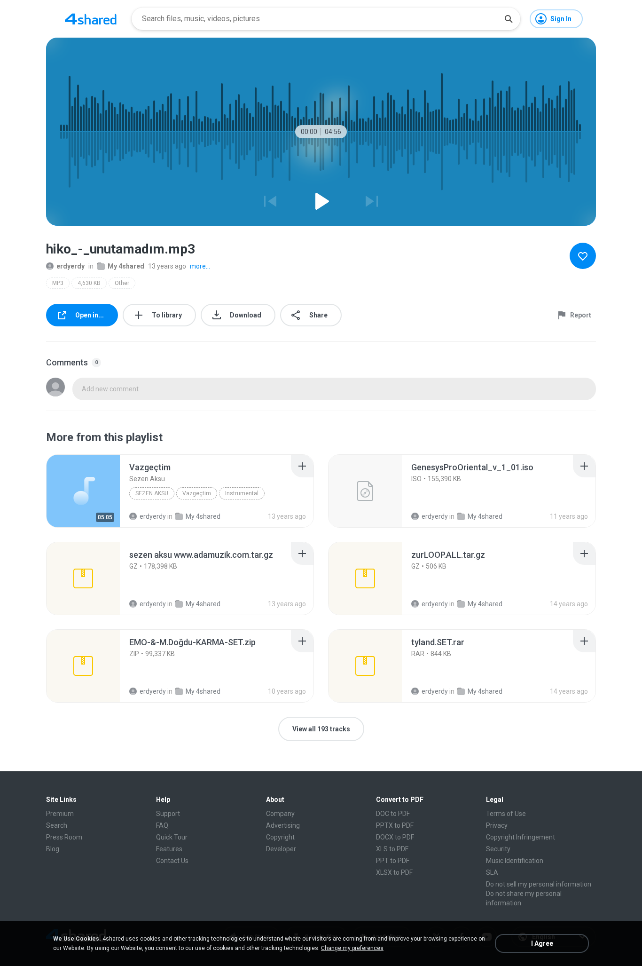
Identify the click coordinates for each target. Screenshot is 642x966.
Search (56, 825)
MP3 (57, 283)
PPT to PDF (392, 860)
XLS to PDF (392, 849)
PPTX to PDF (395, 825)
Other (122, 283)
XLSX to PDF (394, 872)
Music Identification (514, 860)
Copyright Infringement (520, 837)
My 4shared (126, 266)
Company (280, 813)
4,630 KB (89, 283)
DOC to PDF (393, 813)
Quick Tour (172, 837)
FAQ (162, 825)
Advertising (283, 825)
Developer (281, 849)
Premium (60, 813)
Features (169, 849)
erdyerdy (70, 266)
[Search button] (508, 19)
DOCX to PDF (395, 837)
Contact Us (172, 860)
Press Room (64, 837)
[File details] (83, 491)
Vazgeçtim (196, 493)
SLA (492, 872)
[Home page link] (91, 19)
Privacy (497, 825)
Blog (52, 849)
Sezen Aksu (151, 493)
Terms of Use (506, 813)
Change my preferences (352, 948)
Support (168, 813)
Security (498, 849)
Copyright (280, 837)
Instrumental (241, 493)
